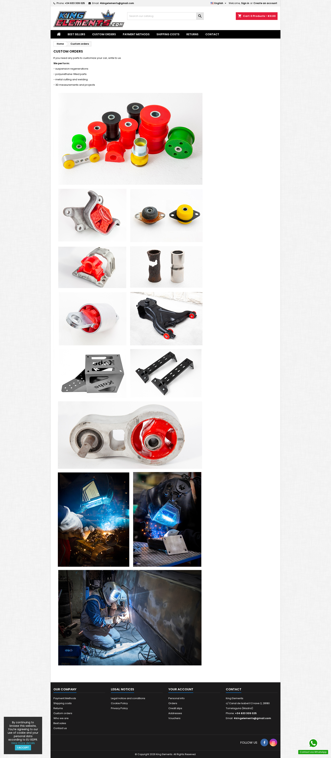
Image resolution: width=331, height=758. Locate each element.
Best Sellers (76, 34)
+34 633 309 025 (75, 3)
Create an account (265, 3)
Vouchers (174, 718)
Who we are (61, 718)
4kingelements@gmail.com (117, 3)
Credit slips (175, 708)
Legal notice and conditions (128, 698)
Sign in (245, 3)
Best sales (59, 723)
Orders (172, 703)
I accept (23, 747)
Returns (192, 34)
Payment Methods (136, 34)
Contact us (60, 728)
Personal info (176, 698)
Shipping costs (167, 34)
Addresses (175, 713)
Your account (180, 689)
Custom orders (104, 34)
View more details (23, 743)
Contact (212, 34)
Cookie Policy (119, 703)
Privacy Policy (119, 708)
